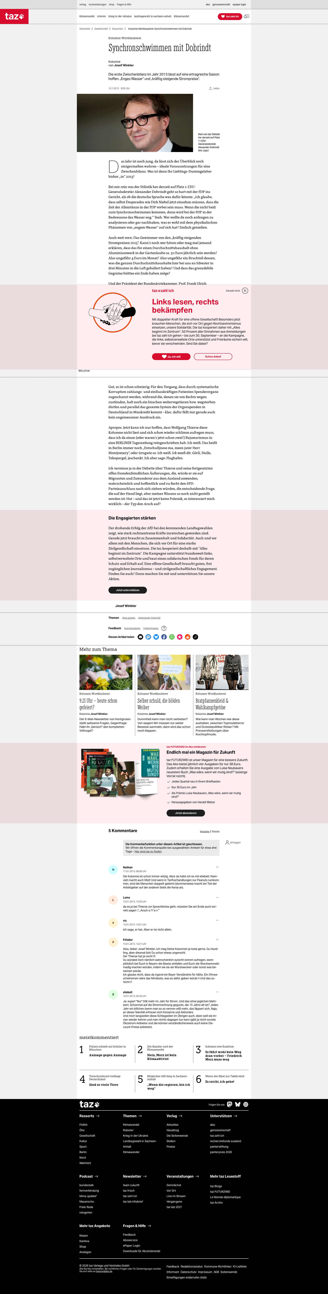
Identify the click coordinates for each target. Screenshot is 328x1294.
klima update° (88, 1196)
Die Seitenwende (177, 1136)
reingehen (85, 1212)
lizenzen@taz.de (104, 1271)
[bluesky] (238, 1106)
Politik (83, 1125)
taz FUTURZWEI (220, 1192)
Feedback (129, 1234)
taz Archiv (216, 1202)
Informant (173, 1272)
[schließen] (245, 290)
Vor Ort (171, 1190)
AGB (217, 1272)
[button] (246, 17)
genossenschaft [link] (221, 4)
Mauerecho (86, 1201)
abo (212, 1125)
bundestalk (86, 1185)
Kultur (83, 1141)
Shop (82, 1246)
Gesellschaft (101, 29)
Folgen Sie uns (216, 1104)
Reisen (83, 1236)
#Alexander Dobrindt (149, 617)
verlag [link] (82, 4)
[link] (87, 16)
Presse (171, 1146)
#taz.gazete (129, 617)
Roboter (128, 1130)
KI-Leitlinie (240, 1266)
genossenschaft (220, 1130)
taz (89, 1104)
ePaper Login (131, 1245)
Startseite (84, 29)
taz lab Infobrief (133, 1201)
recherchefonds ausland (225, 1141)
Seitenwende (229, 1272)
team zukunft (131, 1185)
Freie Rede (86, 1207)
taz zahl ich (217, 1136)
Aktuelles (172, 1125)
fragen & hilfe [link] (124, 4)
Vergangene (174, 1201)
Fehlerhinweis (151, 628)
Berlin (83, 1152)
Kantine (84, 1241)
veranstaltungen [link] (97, 4)
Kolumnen (117, 29)
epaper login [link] (239, 4)
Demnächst (174, 1185)
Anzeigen (85, 1252)
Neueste (204, 831)
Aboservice (130, 1240)
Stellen (171, 1141)
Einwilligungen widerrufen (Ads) (187, 1277)
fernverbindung (89, 1190)
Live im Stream (176, 1196)
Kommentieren (132, 628)
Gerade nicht (233, 290)
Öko (82, 1130)
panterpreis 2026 (221, 1152)
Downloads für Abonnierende (141, 1251)
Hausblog (173, 1130)
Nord (82, 1157)
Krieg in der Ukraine (135, 1136)
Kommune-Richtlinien (218, 1266)
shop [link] (111, 4)
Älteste (216, 831)
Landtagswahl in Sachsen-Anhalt (139, 1143)
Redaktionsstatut (192, 1266)
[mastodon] (230, 1106)
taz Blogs (216, 1186)
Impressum (205, 1272)
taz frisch (129, 1190)
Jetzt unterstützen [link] (127, 590)
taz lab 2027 (174, 1207)
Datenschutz (189, 1272)
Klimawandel (131, 1125)
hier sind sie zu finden (148, 851)
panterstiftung (219, 1146)
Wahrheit (85, 1163)
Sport (83, 1146)
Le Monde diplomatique (225, 1197)
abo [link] (208, 4)
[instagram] (246, 1106)
